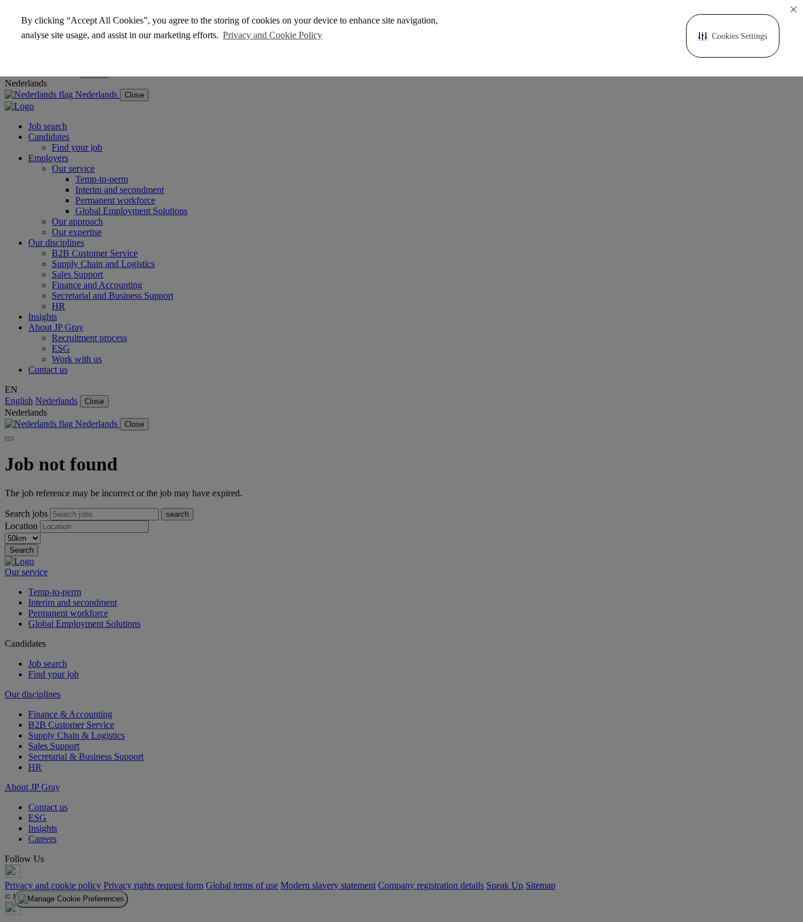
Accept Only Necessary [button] (626, 36)
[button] (732, 36)
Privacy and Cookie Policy (272, 35)
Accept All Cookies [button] (519, 36)
